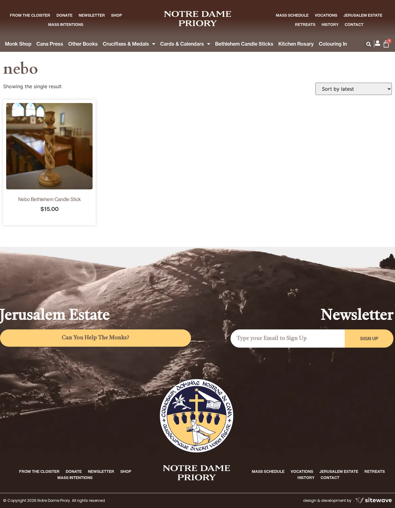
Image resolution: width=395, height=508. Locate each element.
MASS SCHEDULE (292, 15)
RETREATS (305, 24)
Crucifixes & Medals (126, 44)
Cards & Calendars (182, 44)
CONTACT (354, 24)
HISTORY (330, 24)
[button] (368, 44)
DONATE (64, 15)
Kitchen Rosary (296, 44)
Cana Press (49, 44)
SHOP (116, 15)
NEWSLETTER (92, 15)
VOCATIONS (326, 15)
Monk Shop (18, 44)
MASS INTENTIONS (65, 24)
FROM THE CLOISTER (30, 15)
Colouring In (333, 44)
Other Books (83, 44)
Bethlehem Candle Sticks (244, 44)
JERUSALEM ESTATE (362, 15)
